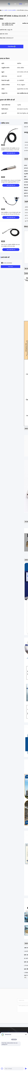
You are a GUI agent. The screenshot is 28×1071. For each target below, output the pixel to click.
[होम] (6, 3)
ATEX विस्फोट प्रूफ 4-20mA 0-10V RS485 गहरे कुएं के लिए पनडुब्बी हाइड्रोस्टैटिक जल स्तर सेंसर (11, 182)
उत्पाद (20, 4)
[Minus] (26, 1034)
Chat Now (11, 46)
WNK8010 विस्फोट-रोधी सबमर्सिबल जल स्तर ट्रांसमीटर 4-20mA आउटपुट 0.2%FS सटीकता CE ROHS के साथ (11, 150)
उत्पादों (5, 10)
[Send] (26, 1068)
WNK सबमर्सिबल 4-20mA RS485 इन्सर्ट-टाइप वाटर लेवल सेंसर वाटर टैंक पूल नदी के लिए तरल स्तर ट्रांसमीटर (11, 214)
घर (15, 4)
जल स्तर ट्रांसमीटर (12, 10)
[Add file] (2, 1068)
